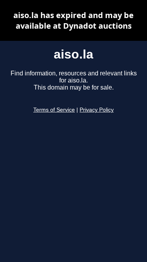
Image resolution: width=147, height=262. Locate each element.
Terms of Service (54, 110)
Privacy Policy (97, 110)
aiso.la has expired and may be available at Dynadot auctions (73, 20)
